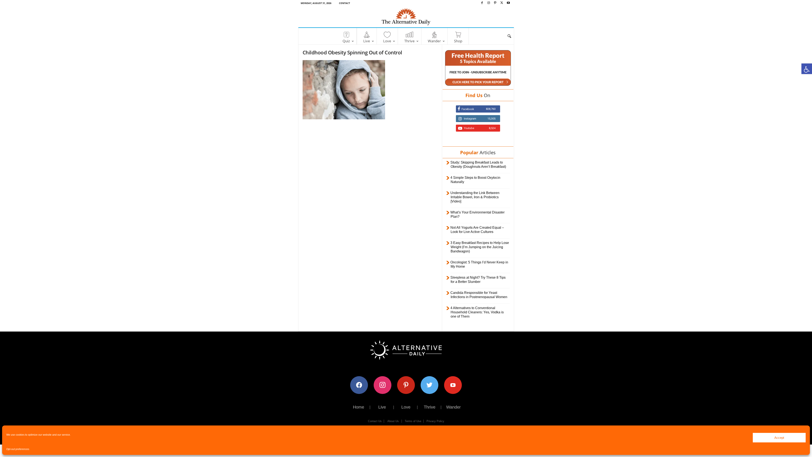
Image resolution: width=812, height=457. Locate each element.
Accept (779, 437)
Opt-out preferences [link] (17, 449)
